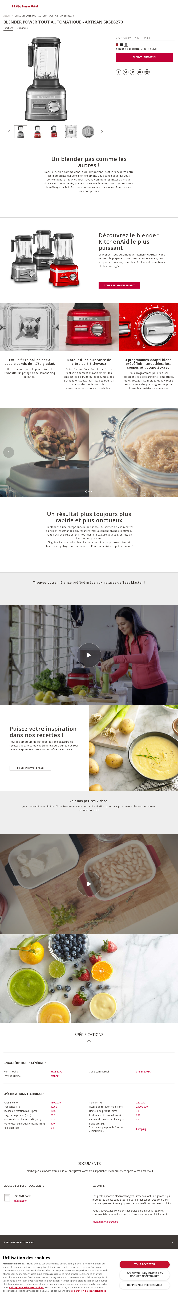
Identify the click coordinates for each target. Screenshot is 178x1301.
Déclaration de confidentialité (88, 1290)
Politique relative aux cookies (26, 1287)
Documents (22, 27)
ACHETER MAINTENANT (119, 285)
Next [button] (101, 131)
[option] (22, 131)
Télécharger (20, 1200)
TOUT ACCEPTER (144, 1264)
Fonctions (8, 27)
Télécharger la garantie (105, 1221)
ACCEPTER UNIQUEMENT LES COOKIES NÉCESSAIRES (145, 1275)
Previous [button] (9, 131)
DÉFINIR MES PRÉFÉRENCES (144, 1285)
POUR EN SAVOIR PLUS (30, 768)
